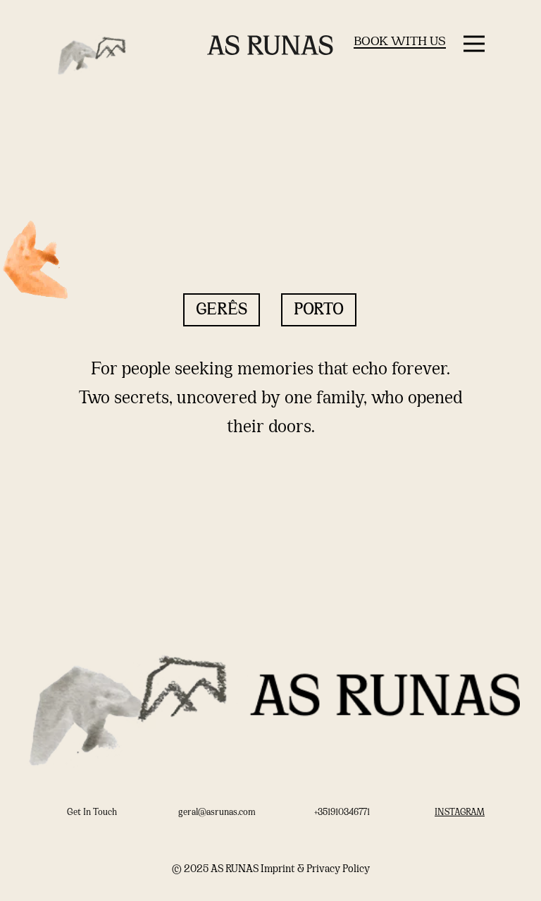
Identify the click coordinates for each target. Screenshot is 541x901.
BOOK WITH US (400, 42)
